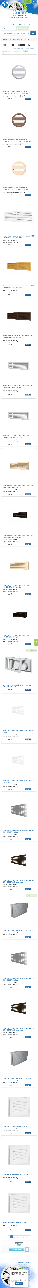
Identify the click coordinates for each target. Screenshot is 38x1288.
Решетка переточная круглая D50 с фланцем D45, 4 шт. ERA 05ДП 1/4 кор (17, 140)
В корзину (27, 98)
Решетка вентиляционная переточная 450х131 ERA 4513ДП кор (16, 636)
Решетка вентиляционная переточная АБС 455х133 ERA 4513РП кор (18, 336)
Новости (12, 21)
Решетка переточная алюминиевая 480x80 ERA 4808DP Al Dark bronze (18, 881)
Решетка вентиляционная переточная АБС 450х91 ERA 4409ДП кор (18, 536)
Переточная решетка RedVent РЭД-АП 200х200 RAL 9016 (17, 686)
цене (26, 51)
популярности (5, 53)
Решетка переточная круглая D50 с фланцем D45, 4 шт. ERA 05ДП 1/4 (15, 92)
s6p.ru (19, 1245)
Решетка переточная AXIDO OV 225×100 (17, 1174)
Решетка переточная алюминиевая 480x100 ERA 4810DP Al (19, 781)
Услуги (26, 21)
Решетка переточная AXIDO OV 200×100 (17, 1126)
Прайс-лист (21, 24)
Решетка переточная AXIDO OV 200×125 (17, 1222)
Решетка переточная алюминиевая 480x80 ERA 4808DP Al (18, 731)
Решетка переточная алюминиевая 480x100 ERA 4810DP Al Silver (19, 979)
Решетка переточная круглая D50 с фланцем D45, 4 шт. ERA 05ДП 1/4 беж (17, 189)
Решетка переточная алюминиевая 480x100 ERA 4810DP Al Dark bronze (19, 1029)
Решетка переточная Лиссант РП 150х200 (18, 1078)
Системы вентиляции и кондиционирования (24, 1263)
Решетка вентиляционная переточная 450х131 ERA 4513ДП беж (16, 586)
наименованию (17, 51)
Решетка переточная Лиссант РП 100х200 (18, 930)
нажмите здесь (14, 1281)
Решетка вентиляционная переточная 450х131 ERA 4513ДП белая (16, 436)
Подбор (36, 642)
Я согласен (19, 1283)
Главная (5, 21)
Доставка (12, 24)
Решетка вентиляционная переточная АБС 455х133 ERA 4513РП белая (18, 237)
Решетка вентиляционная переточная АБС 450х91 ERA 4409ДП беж (18, 486)
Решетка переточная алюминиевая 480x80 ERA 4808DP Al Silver (18, 831)
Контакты (30, 24)
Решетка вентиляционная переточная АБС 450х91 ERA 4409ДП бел (18, 386)
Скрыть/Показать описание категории (25, 48)
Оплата (5, 24)
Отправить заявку (22, 28)
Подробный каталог (8, 28)
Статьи (20, 21)
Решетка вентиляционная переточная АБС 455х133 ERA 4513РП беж (18, 287)
